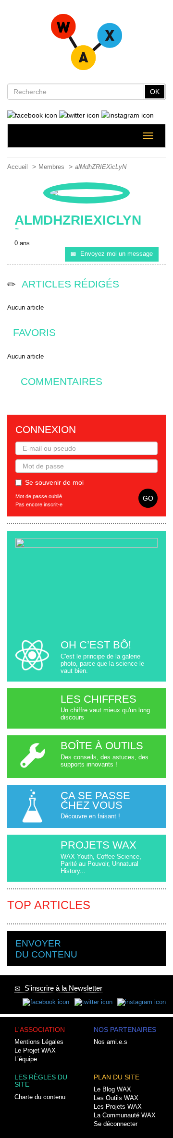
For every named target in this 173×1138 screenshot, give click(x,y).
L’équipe (25, 1059)
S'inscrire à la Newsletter (61, 988)
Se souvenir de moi (54, 482)
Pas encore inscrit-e (38, 504)
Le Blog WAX (112, 1089)
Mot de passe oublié (38, 496)
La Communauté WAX (125, 1115)
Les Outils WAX (116, 1098)
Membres (51, 167)
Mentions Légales (38, 1042)
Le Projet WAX (35, 1050)
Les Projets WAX (118, 1106)
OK (155, 92)
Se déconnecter (115, 1124)
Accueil (17, 167)
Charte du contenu (39, 1097)
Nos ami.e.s (110, 1042)
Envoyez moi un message (116, 254)
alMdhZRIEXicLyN (100, 167)
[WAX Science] (87, 44)
